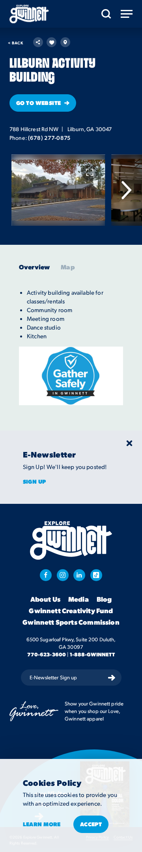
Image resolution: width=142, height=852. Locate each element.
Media (78, 599)
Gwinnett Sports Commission (70, 622)
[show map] (65, 42)
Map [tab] (68, 267)
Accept (91, 823)
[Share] (38, 42)
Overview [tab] (34, 267)
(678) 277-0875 (49, 137)
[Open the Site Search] (106, 14)
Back (15, 43)
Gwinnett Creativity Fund (71, 611)
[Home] (29, 14)
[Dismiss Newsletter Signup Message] (129, 443)
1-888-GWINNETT (92, 654)
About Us (45, 599)
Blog (104, 599)
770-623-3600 (46, 654)
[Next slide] (126, 190)
